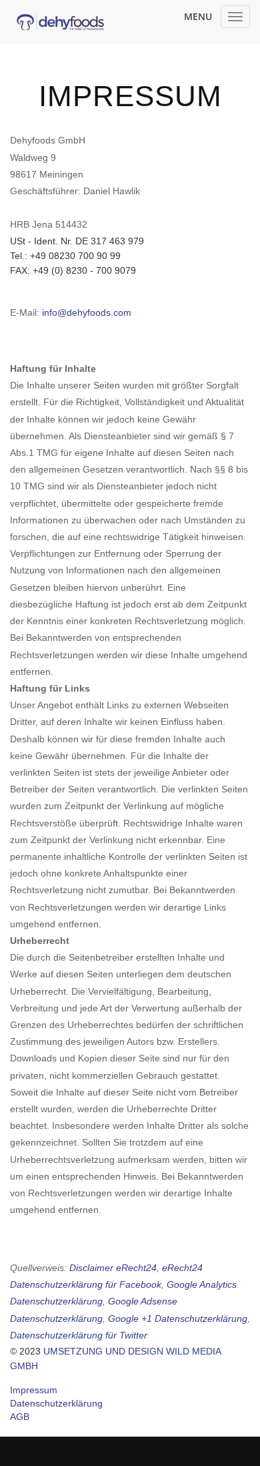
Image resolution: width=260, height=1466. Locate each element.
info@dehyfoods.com (86, 312)
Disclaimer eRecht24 (113, 1267)
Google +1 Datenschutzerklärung (177, 1318)
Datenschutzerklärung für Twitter (78, 1335)
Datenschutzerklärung (56, 1403)
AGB (19, 1416)
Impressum (33, 1390)
